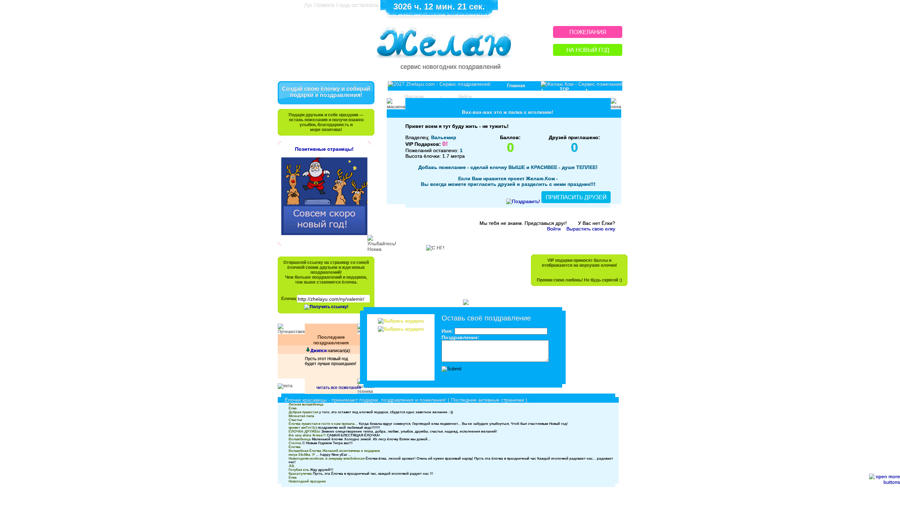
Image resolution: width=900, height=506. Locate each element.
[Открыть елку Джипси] (307, 350)
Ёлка (293, 408)
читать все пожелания (338, 387)
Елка (293, 477)
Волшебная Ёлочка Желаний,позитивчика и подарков (334, 451)
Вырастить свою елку (590, 229)
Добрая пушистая (303, 412)
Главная (516, 85)
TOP (564, 89)
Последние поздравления (331, 339)
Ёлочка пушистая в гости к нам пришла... (323, 424)
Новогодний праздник (307, 481)
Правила (414, 96)
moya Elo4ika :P (302, 454)
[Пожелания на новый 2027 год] (587, 36)
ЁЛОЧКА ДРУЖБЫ (304, 431)
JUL (292, 466)
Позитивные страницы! (324, 149)
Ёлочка (288, 298)
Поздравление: (461, 337)
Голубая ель (299, 470)
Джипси (318, 350)
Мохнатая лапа (301, 416)
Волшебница (300, 439)
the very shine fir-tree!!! (307, 435)
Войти (465, 96)
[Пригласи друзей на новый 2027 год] (576, 201)
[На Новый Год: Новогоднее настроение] (587, 54)
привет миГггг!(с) (303, 427)
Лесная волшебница (306, 404)
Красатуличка (300, 473)
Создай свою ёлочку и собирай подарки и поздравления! (326, 92)
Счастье (295, 420)
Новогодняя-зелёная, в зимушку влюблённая (327, 458)
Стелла (295, 443)
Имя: (447, 331)
